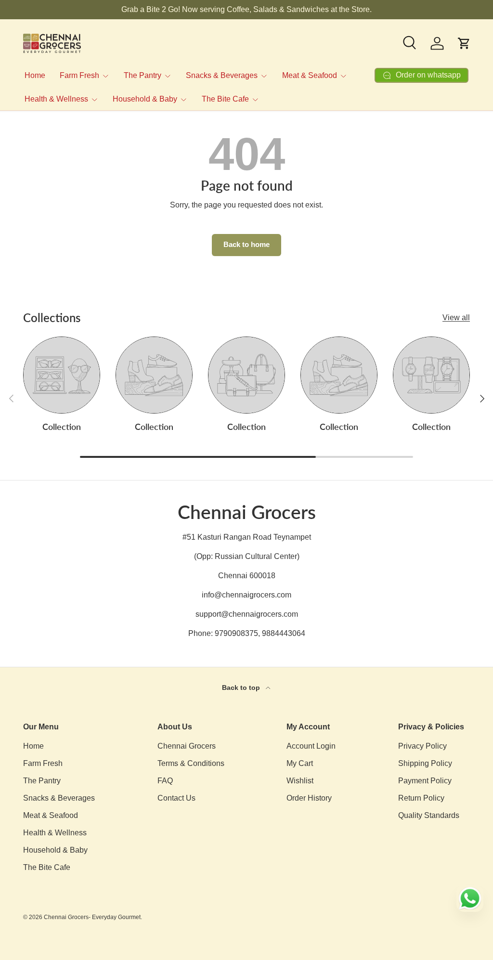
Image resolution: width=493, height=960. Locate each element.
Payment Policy (425, 781)
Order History (309, 798)
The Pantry (42, 781)
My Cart (299, 763)
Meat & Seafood (50, 815)
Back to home (246, 244)
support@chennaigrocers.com (246, 614)
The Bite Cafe (46, 867)
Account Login (311, 746)
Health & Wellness (55, 833)
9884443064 (283, 633)
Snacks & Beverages (59, 798)
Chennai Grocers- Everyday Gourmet (92, 917)
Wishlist (299, 781)
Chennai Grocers (186, 746)
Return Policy (421, 798)
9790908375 (236, 633)
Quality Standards (428, 815)
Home (35, 75)
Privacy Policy (422, 746)
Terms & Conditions (190, 763)
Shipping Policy (425, 763)
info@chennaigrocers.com (246, 595)
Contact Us (176, 798)
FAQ (165, 781)
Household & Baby (55, 850)
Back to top (242, 687)
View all (456, 317)
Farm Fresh (43, 763)
